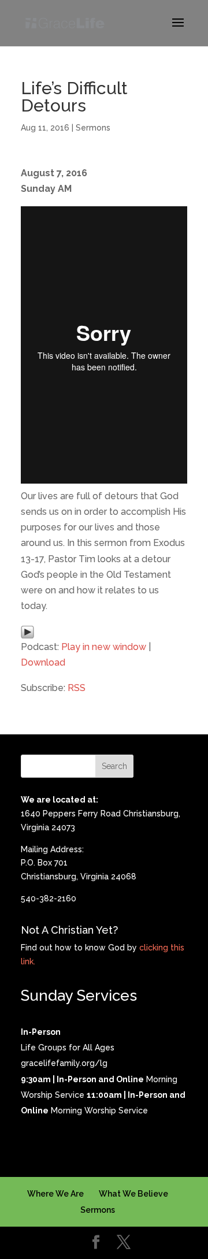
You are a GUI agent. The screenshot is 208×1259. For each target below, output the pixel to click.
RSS (77, 687)
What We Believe (133, 1193)
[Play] (27, 630)
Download (43, 662)
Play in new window (103, 646)
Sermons (93, 127)
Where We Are (55, 1193)
